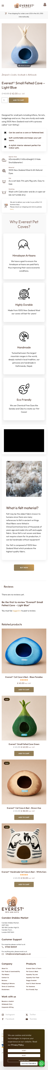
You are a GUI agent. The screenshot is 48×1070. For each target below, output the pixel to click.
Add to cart (18, 100)
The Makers (5, 974)
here (11, 209)
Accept (24, 1050)
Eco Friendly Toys (32, 989)
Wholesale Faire (7, 1004)
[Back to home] (24, 5)
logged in (17, 610)
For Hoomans (30, 986)
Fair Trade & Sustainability (11, 971)
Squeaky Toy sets (32, 974)
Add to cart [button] (24, 690)
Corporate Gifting (8, 1007)
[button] (3, 5)
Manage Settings (24, 1060)
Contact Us (5, 977)
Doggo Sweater (31, 980)
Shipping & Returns (8, 983)
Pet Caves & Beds (32, 971)
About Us (5, 968)
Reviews (4, 980)
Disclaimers (5, 989)
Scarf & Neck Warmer (33, 983)
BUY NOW (24, 568)
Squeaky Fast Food (32, 977)
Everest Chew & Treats (33, 968)
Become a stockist (8, 1001)
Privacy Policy (17, 1045)
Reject (24, 1055)
